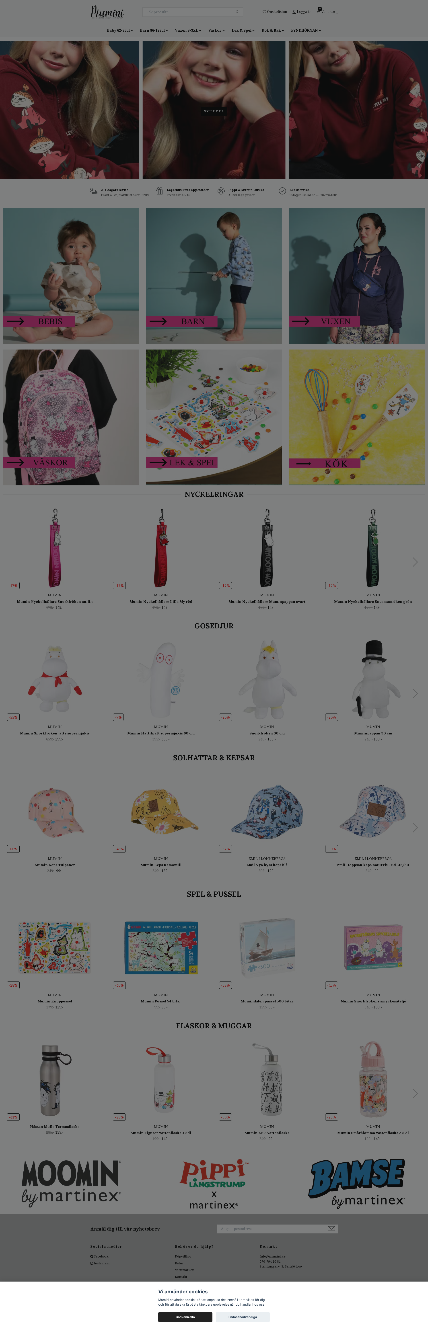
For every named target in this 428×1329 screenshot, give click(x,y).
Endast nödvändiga (242, 1317)
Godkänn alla (185, 1317)
